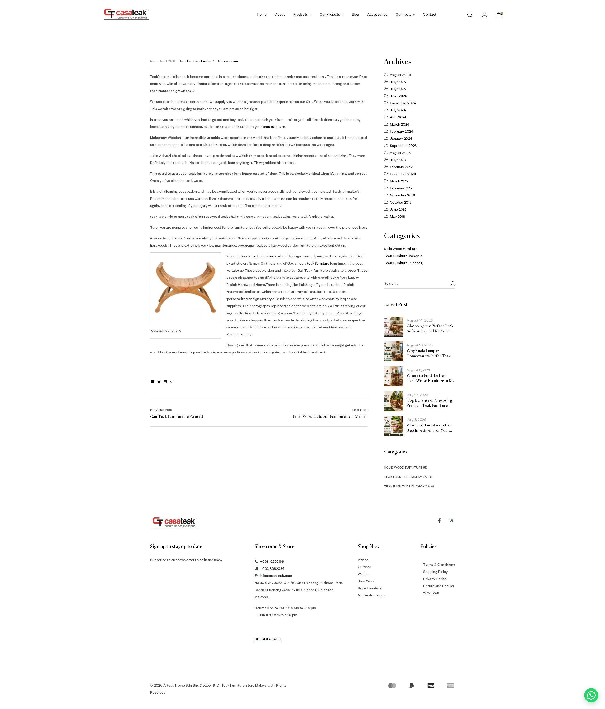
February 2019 (401, 188)
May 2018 (397, 216)
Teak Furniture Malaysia (403, 255)
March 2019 (399, 181)
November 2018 (402, 195)
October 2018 (401, 202)
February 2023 (401, 167)
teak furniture (274, 126)
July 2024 (398, 110)
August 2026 (400, 74)
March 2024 (400, 124)
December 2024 (403, 103)
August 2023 (400, 152)
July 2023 (398, 159)
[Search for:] (419, 283)
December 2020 (403, 174)
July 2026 (398, 81)
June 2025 (398, 96)
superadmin (231, 61)
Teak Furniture (262, 256)
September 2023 (403, 145)
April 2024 (398, 117)
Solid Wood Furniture (400, 248)
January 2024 (401, 138)
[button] (591, 695)
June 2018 (398, 209)
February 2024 (402, 131)
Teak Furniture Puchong (196, 61)
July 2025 (398, 89)
